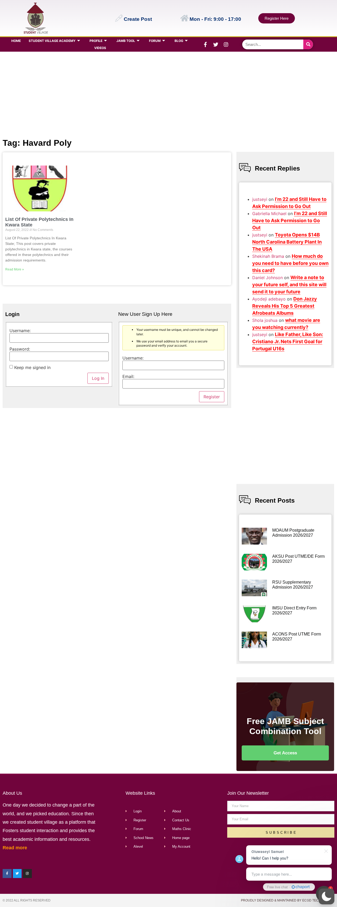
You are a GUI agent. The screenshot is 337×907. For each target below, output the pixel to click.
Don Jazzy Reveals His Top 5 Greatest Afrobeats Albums (284, 306)
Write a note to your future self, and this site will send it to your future (289, 284)
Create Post (138, 19)
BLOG (179, 41)
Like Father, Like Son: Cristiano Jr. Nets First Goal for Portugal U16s (287, 341)
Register (212, 396)
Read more (15, 847)
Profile (96, 41)
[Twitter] (216, 45)
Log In (98, 378)
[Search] (308, 44)
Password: (19, 349)
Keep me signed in (32, 367)
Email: (128, 376)
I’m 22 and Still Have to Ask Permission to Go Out (289, 220)
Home (16, 41)
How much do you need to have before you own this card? (290, 263)
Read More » (14, 269)
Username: (20, 330)
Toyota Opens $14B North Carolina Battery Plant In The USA (287, 242)
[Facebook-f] (205, 45)
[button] (326, 896)
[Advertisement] (167, 94)
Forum (155, 41)
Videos (100, 48)
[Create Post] (118, 18)
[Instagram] (226, 45)
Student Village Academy (52, 41)
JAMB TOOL (125, 41)
